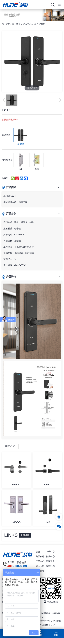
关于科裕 (40, 556)
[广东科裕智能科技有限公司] (15, 8)
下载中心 (50, 551)
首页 (18, 24)
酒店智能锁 (39, 24)
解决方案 (40, 566)
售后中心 (50, 556)
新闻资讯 (50, 561)
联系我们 (50, 566)
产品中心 (27, 24)
